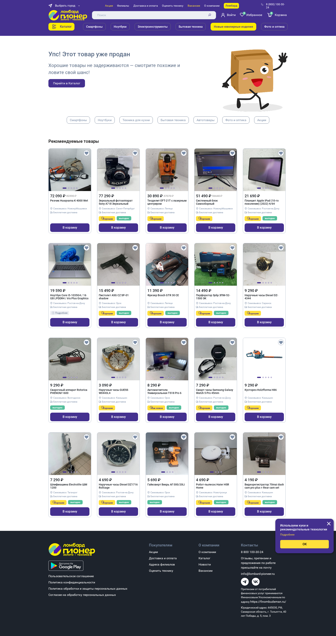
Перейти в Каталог (66, 83)
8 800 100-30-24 (252, 552)
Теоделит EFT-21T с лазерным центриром (167, 202)
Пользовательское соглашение (71, 576)
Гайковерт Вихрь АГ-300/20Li (166, 484)
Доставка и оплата (145, 5)
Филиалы (123, 5)
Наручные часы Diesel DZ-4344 (261, 297)
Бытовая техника (191, 26)
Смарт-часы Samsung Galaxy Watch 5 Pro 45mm (214, 391)
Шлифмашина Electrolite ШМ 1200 (68, 486)
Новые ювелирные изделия (233, 26)
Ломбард (231, 5)
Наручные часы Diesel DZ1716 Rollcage (118, 486)
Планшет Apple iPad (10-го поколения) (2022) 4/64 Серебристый (262, 202)
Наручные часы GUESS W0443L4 (113, 391)
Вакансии (194, 5)
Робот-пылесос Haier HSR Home (212, 486)
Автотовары (205, 120)
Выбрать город (65, 5)
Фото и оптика (274, 26)
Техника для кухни (136, 120)
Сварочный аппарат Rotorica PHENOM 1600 (68, 391)
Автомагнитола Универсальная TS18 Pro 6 (164, 391)
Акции (109, 5)
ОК (305, 544)
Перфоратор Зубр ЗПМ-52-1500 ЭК (213, 297)
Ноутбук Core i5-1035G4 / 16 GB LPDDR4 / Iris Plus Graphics (69, 297)
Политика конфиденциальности (71, 582)
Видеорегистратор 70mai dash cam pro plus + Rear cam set (264, 486)
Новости (205, 564)
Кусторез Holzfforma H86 (261, 389)
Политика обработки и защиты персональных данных (87, 588)
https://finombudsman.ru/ (268, 601)
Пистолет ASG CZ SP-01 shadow (114, 297)
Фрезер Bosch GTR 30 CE (163, 295)
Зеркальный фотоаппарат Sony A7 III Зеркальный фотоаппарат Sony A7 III (116, 202)
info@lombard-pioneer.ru (258, 574)
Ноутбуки (120, 26)
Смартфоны (94, 26)
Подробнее (287, 534)
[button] (64, 188)
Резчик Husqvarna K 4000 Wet (69, 200)
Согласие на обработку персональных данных (82, 595)
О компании (212, 5)
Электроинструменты (153, 26)
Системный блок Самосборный (207, 202)
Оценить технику (172, 5)
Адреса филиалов (162, 564)
